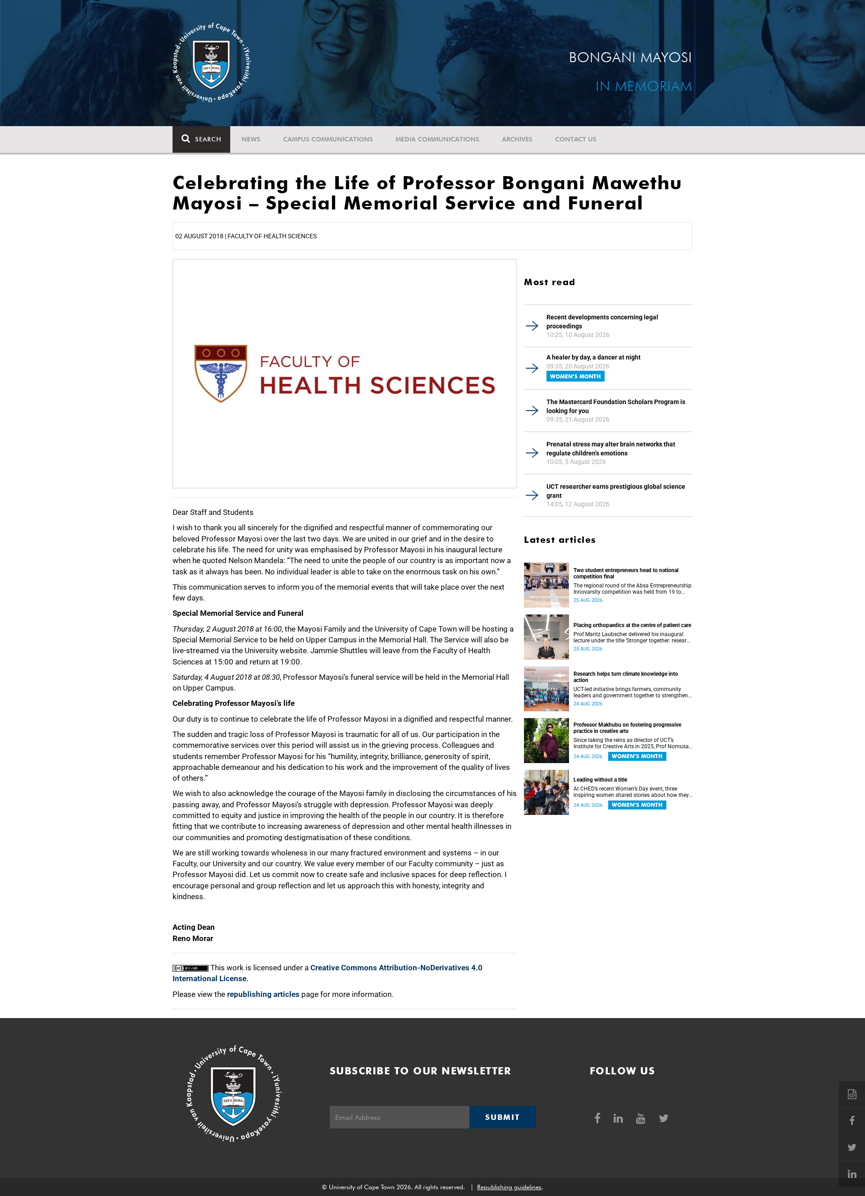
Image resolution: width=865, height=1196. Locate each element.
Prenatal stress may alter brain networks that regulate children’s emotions (610, 449)
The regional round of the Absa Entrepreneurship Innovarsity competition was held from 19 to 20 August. (633, 588)
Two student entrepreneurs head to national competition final (626, 573)
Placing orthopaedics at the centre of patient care (632, 625)
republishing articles (263, 994)
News (250, 139)
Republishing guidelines (509, 1187)
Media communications (437, 139)
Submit (502, 1117)
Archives (517, 139)
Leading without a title (600, 780)
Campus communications (328, 139)
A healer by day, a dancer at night (593, 357)
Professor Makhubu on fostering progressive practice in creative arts (627, 728)
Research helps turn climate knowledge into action (626, 677)
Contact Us (575, 139)
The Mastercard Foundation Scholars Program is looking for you (615, 406)
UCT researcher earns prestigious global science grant (615, 491)
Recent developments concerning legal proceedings (602, 322)
